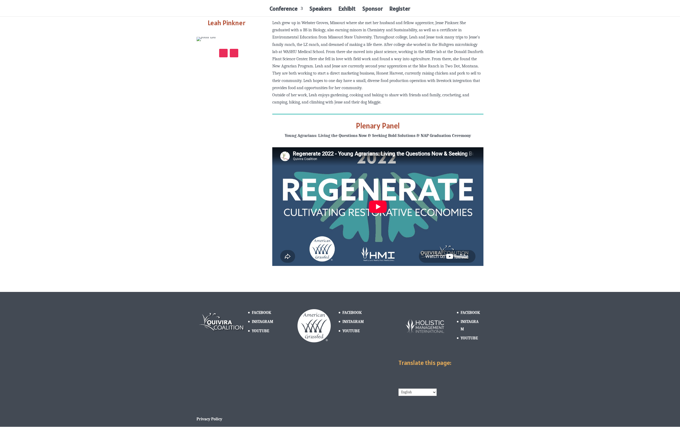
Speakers (320, 9)
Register (399, 9)
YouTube (260, 331)
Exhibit (347, 9)
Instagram (262, 321)
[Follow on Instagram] (223, 53)
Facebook (261, 312)
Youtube (469, 338)
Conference (284, 9)
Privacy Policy (209, 419)
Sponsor (372, 9)
